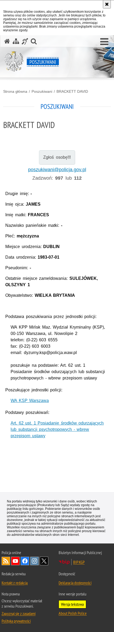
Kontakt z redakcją (15, 582)
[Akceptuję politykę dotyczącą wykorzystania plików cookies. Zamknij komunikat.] (107, 4)
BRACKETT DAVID (72, 91)
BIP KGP (79, 562)
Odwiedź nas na (15, 561)
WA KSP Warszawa (30, 400)
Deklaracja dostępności (75, 582)
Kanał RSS (6, 561)
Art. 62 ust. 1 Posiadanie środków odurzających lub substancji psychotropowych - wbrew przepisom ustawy (57, 429)
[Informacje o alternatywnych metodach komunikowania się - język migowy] (25, 41)
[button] (104, 41)
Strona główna (15, 91)
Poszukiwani (42, 91)
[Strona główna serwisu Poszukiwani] (7, 41)
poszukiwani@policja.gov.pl (57, 169)
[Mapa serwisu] (16, 41)
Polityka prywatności (16, 621)
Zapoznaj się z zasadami (19, 613)
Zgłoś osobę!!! (57, 157)
